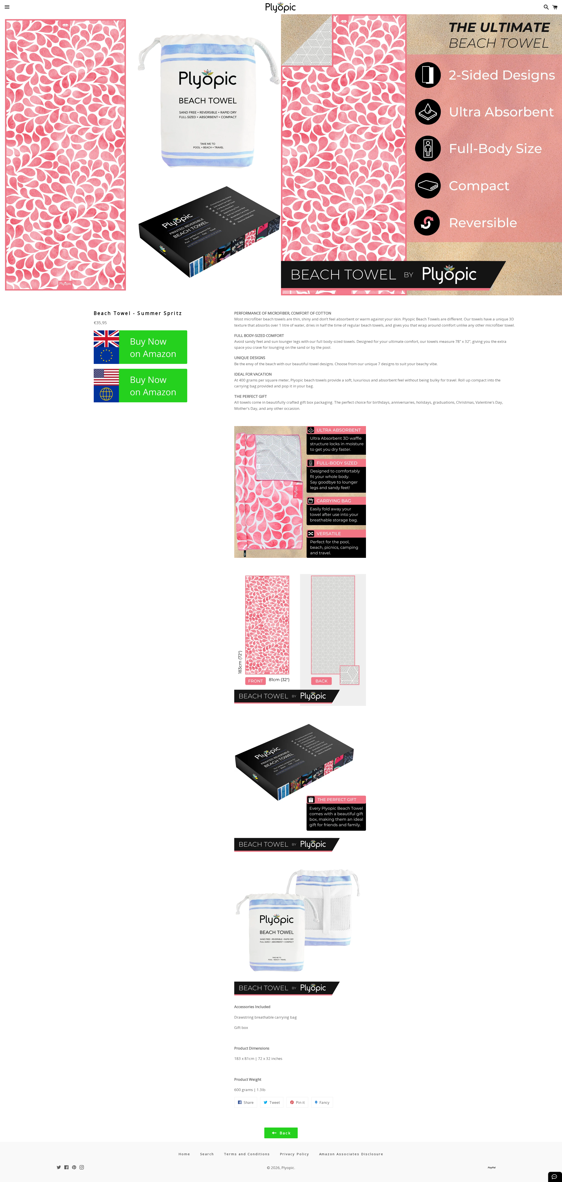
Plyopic (287, 1167)
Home (184, 1154)
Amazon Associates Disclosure (351, 1154)
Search (207, 1154)
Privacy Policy (295, 1154)
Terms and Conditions (247, 1154)
